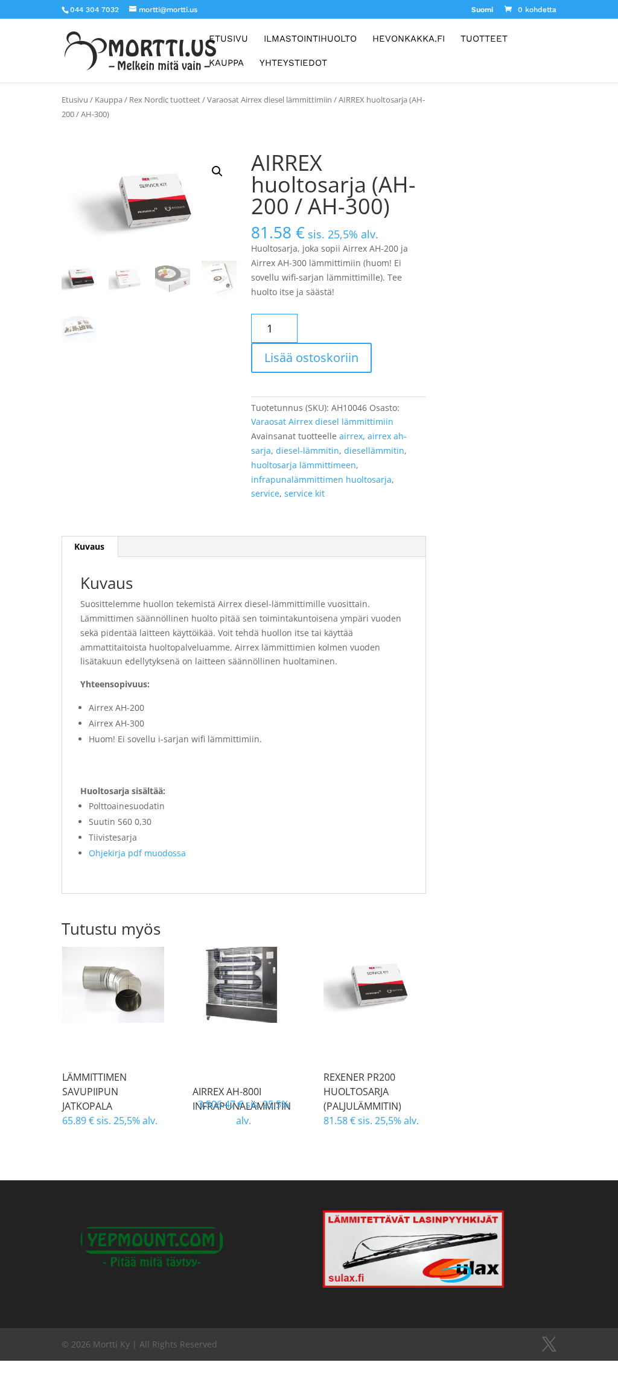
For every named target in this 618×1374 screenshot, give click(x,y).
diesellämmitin (374, 450)
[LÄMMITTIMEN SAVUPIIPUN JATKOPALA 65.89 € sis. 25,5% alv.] (113, 985)
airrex (351, 436)
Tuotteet (484, 39)
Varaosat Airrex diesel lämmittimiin (269, 99)
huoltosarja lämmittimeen (303, 465)
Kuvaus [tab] (89, 546)
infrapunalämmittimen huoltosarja (321, 479)
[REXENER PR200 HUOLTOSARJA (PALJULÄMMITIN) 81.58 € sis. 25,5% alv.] (374, 985)
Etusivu (228, 39)
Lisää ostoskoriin (311, 357)
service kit (304, 493)
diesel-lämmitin (307, 450)
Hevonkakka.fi (408, 39)
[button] (217, 171)
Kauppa (226, 63)
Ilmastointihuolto (310, 39)
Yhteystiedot (293, 63)
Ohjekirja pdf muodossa (137, 853)
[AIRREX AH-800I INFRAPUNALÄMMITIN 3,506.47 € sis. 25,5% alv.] (244, 985)
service (265, 493)
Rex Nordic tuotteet (164, 99)
